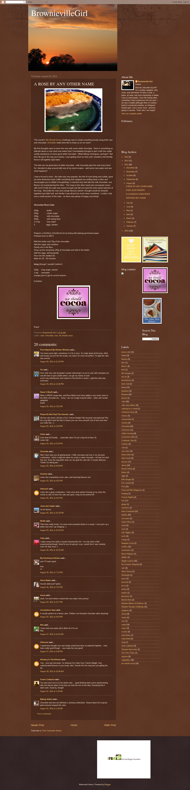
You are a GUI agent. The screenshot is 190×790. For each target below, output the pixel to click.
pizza (123, 586)
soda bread (125, 639)
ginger (123, 504)
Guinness (125, 508)
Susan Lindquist (47, 679)
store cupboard (127, 646)
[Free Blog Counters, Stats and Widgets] (122, 274)
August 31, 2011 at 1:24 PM (51, 708)
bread (123, 387)
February (130, 222)
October (129, 175)
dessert (124, 462)
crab (123, 448)
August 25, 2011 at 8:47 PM (51, 498)
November (130, 172)
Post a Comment (44, 714)
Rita (42, 625)
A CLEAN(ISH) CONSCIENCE (138, 194)
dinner (123, 465)
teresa (42, 595)
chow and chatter (47, 506)
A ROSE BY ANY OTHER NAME (139, 186)
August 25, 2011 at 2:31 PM (51, 406)
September (131, 179)
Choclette (51, 143)
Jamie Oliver (126, 522)
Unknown (44, 489)
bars (123, 363)
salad (123, 625)
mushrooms (126, 550)
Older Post (110, 725)
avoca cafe (125, 352)
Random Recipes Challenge (132, 607)
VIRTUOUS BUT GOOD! (136, 198)
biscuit (124, 377)
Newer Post (37, 725)
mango (124, 540)
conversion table (128, 437)
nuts (123, 568)
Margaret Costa (127, 543)
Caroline (43, 474)
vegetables (125, 660)
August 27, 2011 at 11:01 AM (51, 634)
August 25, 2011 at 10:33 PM (52, 513)
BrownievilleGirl (59, 12)
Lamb (123, 525)
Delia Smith (126, 458)
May (128, 210)
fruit (122, 501)
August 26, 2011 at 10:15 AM (52, 550)
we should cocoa (66, 336)
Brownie (124, 394)
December (130, 168)
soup (123, 642)
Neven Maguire (127, 554)
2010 (126, 231)
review (124, 614)
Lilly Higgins (126, 532)
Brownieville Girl (145, 81)
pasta (123, 579)
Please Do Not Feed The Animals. (54, 414)
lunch (123, 536)
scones (124, 632)
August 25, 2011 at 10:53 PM (52, 530)
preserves (125, 596)
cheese (124, 416)
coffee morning (127, 433)
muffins (124, 547)
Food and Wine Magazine (131, 490)
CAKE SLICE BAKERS (135, 190)
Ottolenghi (125, 575)
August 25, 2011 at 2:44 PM (51, 426)
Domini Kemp (126, 469)
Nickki (42, 521)
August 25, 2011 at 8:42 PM (51, 481)
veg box (124, 656)
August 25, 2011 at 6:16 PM (51, 444)
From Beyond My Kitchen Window (55, 350)
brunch (124, 398)
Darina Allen (126, 455)
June (128, 207)
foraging (124, 493)
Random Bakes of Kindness (132, 603)
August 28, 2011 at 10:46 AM (52, 671)
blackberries (126, 380)
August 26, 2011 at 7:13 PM (51, 572)
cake (42, 336)
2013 (126, 157)
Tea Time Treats (128, 653)
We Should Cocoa (54, 140)
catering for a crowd (129, 409)
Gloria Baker (45, 580)
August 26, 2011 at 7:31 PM (51, 587)
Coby (42, 538)
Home (74, 725)
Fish (123, 487)
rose (56, 336)
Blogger (107, 784)
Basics (124, 366)
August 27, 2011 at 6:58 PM (51, 651)
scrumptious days (48, 610)
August (129, 183)
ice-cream (125, 518)
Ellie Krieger (126, 479)
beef (123, 370)
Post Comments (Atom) (51, 731)
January (129, 226)
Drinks (124, 472)
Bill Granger (126, 373)
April (128, 214)
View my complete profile (131, 114)
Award (123, 355)
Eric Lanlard (126, 483)
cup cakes (125, 451)
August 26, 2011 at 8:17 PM (51, 602)
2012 (126, 161)
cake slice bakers (128, 405)
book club (125, 384)
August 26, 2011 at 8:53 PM (51, 617)
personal (124, 582)
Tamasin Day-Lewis (129, 649)
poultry (124, 593)
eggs (123, 476)
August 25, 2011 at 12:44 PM (52, 384)
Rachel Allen (126, 600)
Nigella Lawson (127, 561)
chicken (124, 423)
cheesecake (126, 419)
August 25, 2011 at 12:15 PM (52, 362)
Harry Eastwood (127, 511)
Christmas (125, 430)
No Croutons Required (130, 564)
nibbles (124, 557)
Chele (42, 434)
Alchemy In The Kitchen (50, 659)
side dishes (126, 635)
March (129, 218)
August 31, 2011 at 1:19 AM (51, 691)
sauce (123, 628)
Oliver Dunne (126, 571)
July (128, 203)
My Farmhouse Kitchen (50, 558)
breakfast (125, 391)
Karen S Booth (46, 392)
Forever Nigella (127, 497)
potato (123, 589)
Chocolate (49, 336)
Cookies (124, 444)
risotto (123, 617)
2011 (126, 165)
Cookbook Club (127, 440)
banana (124, 359)
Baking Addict (46, 699)
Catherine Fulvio (128, 412)
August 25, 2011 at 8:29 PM (51, 466)
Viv (41, 370)
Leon (123, 529)
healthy (124, 515)
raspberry (125, 610)
